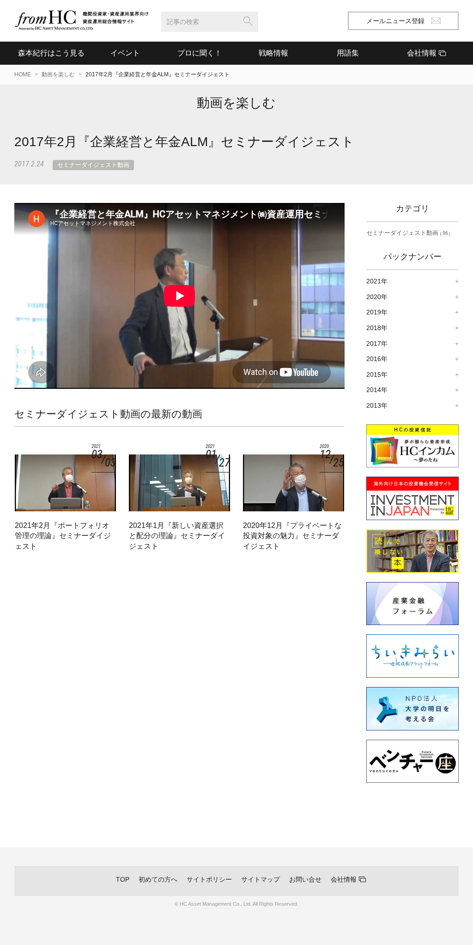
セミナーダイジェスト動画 (93, 164)
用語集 (348, 53)
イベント (125, 53)
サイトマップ (260, 879)
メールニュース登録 (395, 21)
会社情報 (344, 879)
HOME (22, 74)
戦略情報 (273, 53)
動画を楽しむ (58, 74)
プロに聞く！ (199, 53)
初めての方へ (158, 879)
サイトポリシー (209, 879)
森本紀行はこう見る (51, 53)
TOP (122, 879)
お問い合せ (305, 879)
